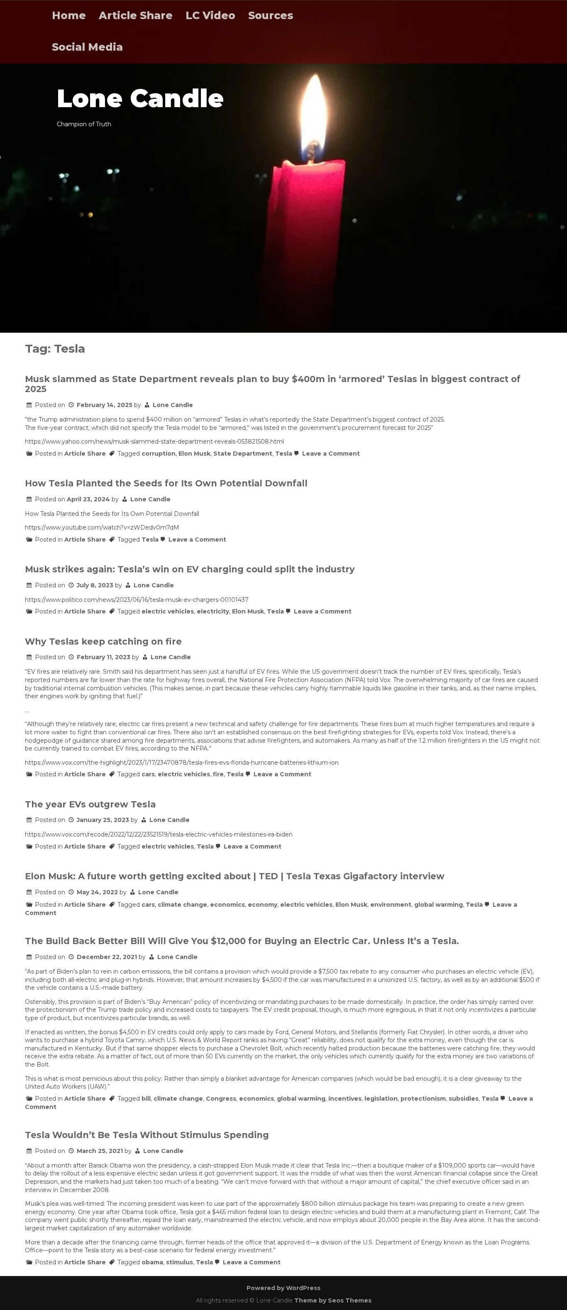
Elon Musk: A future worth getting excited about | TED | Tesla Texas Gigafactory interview (235, 876)
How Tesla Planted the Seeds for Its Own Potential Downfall (166, 483)
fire (218, 774)
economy (262, 904)
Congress (221, 1098)
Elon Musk (194, 453)
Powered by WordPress (283, 1288)
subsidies (464, 1098)
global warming (438, 904)
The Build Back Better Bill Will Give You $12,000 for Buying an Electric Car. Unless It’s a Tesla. (242, 941)
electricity (213, 611)
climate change (182, 904)
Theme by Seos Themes (332, 1300)
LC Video (210, 15)
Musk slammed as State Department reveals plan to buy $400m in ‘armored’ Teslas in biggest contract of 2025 (273, 384)
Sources (270, 15)
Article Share (136, 15)
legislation (381, 1098)
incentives (345, 1098)
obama (152, 1262)
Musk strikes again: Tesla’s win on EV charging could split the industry (190, 569)
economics (227, 904)
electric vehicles (168, 611)
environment (390, 904)
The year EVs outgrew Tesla (90, 804)
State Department (242, 453)
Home (69, 15)
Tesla (283, 453)
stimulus (179, 1262)
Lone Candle (173, 405)
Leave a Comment (330, 453)
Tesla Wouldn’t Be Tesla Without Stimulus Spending (147, 1135)
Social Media (87, 47)
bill (146, 1098)
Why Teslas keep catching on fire (103, 641)
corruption (159, 453)
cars (148, 774)
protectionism (423, 1098)
